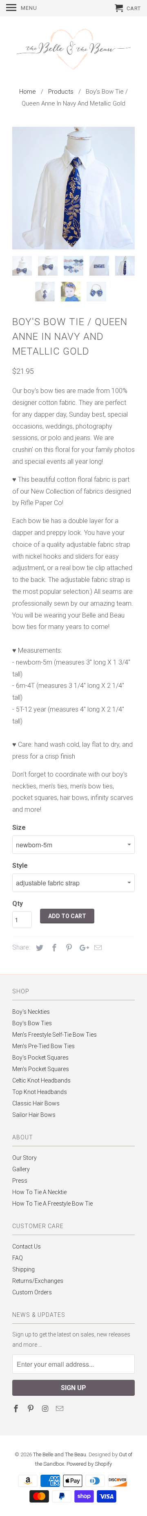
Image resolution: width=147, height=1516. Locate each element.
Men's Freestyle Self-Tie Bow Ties (54, 1034)
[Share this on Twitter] (38, 947)
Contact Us (26, 1246)
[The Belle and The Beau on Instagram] (46, 1408)
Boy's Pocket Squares (40, 1057)
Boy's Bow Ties (32, 1023)
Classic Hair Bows (36, 1103)
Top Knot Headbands (39, 1092)
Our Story (24, 1157)
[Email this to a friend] (96, 947)
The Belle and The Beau (59, 1454)
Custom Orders (32, 1292)
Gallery (21, 1169)
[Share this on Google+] (82, 947)
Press (19, 1180)
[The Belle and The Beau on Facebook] (16, 1408)
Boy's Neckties (31, 1011)
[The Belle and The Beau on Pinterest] (31, 1408)
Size (19, 827)
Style (20, 865)
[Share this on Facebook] (53, 947)
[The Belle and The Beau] (73, 50)
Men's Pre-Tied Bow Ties (43, 1046)
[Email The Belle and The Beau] (60, 1408)
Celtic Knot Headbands (41, 1080)
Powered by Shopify (89, 1464)
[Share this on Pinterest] (67, 947)
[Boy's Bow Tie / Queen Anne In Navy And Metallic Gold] (73, 188)
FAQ (17, 1258)
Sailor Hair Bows (34, 1115)
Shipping (23, 1269)
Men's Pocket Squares (40, 1069)
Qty (17, 903)
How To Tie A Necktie (39, 1192)
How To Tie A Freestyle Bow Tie (52, 1203)
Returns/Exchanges (37, 1281)
